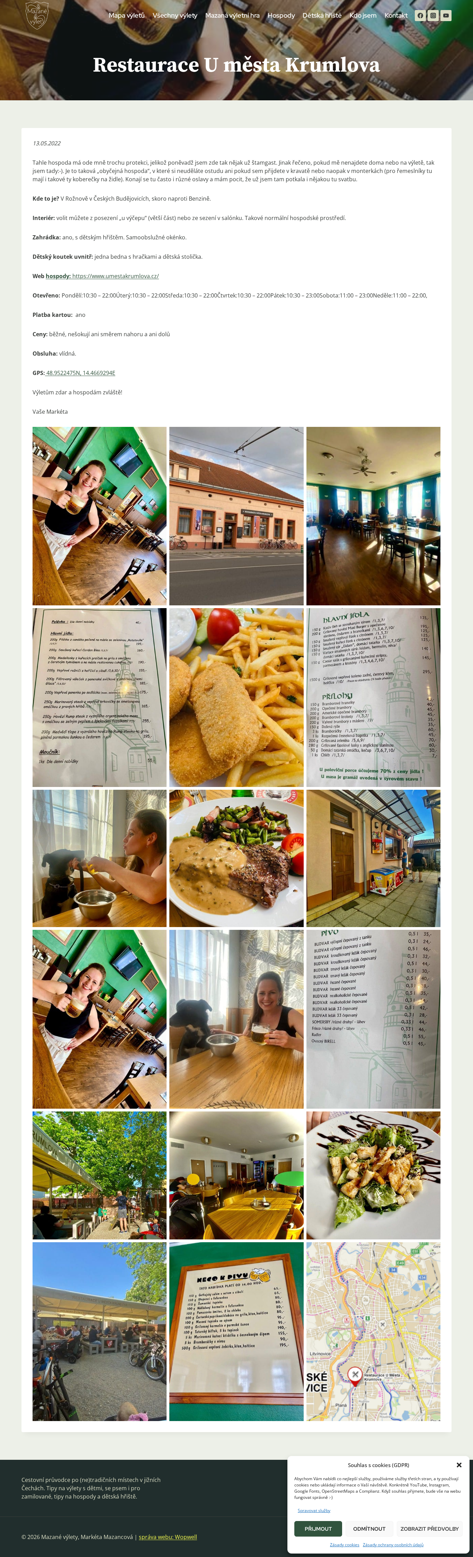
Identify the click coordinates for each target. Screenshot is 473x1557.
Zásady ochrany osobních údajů (393, 1545)
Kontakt (396, 15)
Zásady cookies (344, 1545)
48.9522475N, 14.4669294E (80, 373)
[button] (459, 1465)
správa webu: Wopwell (168, 1537)
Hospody (281, 15)
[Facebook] (420, 15)
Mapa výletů (127, 15)
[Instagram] (433, 15)
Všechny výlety (175, 15)
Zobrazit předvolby (430, 1529)
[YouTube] (446, 15)
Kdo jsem (363, 15)
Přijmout (318, 1529)
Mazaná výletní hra (232, 15)
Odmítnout (369, 1529)
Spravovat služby (314, 1510)
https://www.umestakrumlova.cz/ (115, 276)
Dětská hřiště (322, 15)
